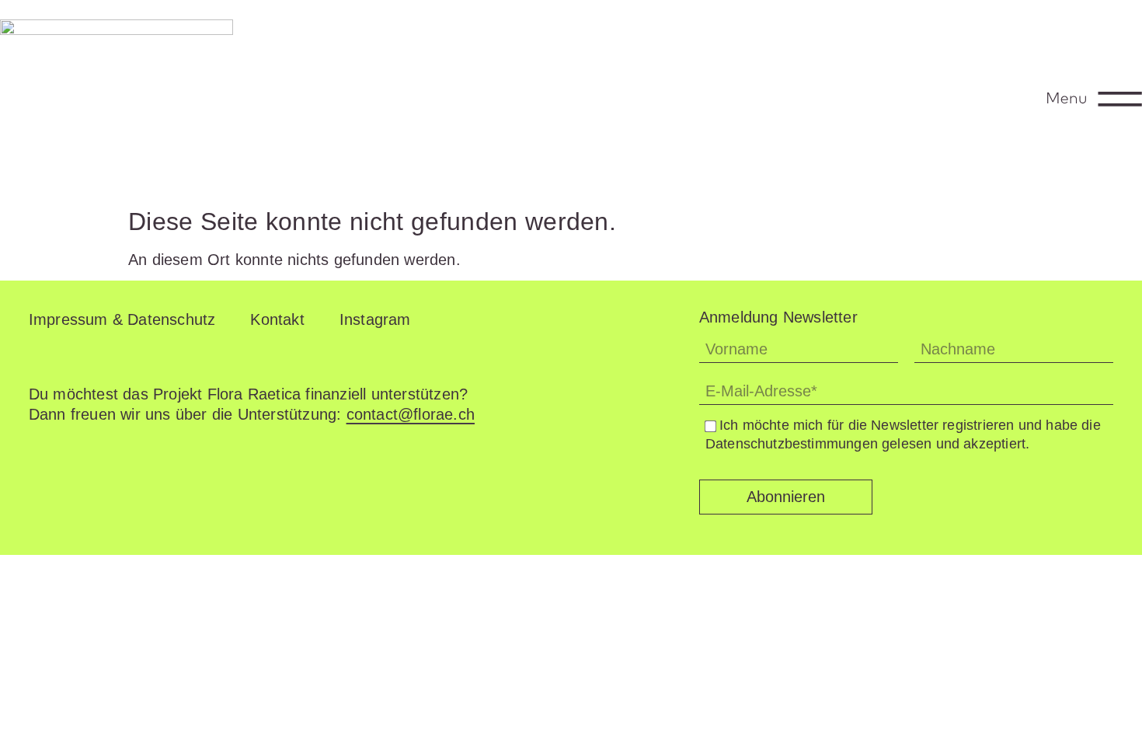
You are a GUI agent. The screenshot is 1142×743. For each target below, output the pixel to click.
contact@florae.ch (410, 414)
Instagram (375, 319)
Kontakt (277, 319)
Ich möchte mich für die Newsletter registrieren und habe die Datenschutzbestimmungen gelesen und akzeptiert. (903, 434)
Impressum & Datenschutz (122, 319)
